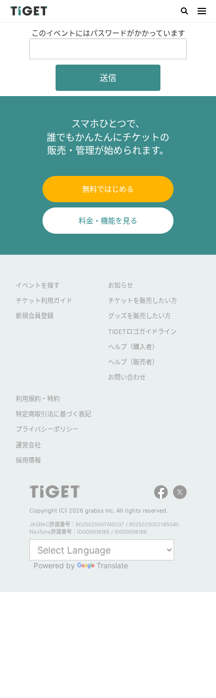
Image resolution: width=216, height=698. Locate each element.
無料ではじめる (108, 188)
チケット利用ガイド (44, 301)
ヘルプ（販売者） (133, 362)
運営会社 (28, 445)
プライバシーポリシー (47, 429)
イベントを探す (38, 285)
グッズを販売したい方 (139, 316)
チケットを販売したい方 (142, 301)
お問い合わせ (127, 377)
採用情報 (28, 460)
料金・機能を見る (108, 220)
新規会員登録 (34, 316)
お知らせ (120, 285)
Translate (112, 565)
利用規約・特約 (38, 399)
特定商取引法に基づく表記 (53, 414)
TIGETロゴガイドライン (142, 332)
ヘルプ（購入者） (133, 347)
